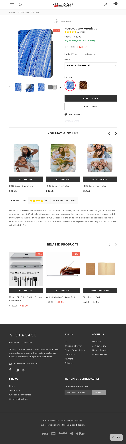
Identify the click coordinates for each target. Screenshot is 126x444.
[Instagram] (18, 370)
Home (12, 12)
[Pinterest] (24, 370)
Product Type (71, 54)
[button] (71, 32)
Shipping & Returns (64, 200)
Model (67, 59)
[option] (35, 53)
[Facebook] (11, 370)
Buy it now (90, 106)
